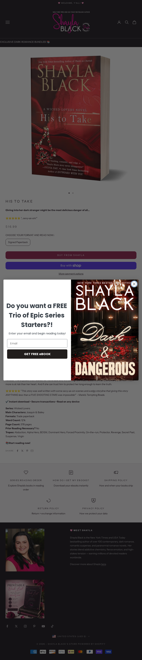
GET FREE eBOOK (37, 354)
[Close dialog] (134, 284)
